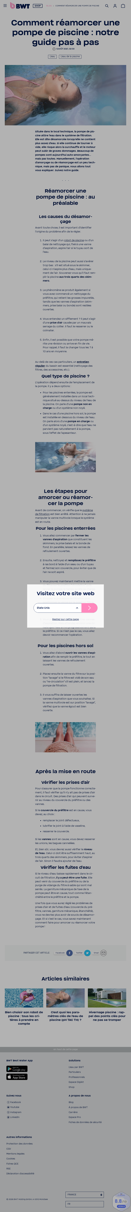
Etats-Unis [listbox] (43, 607)
